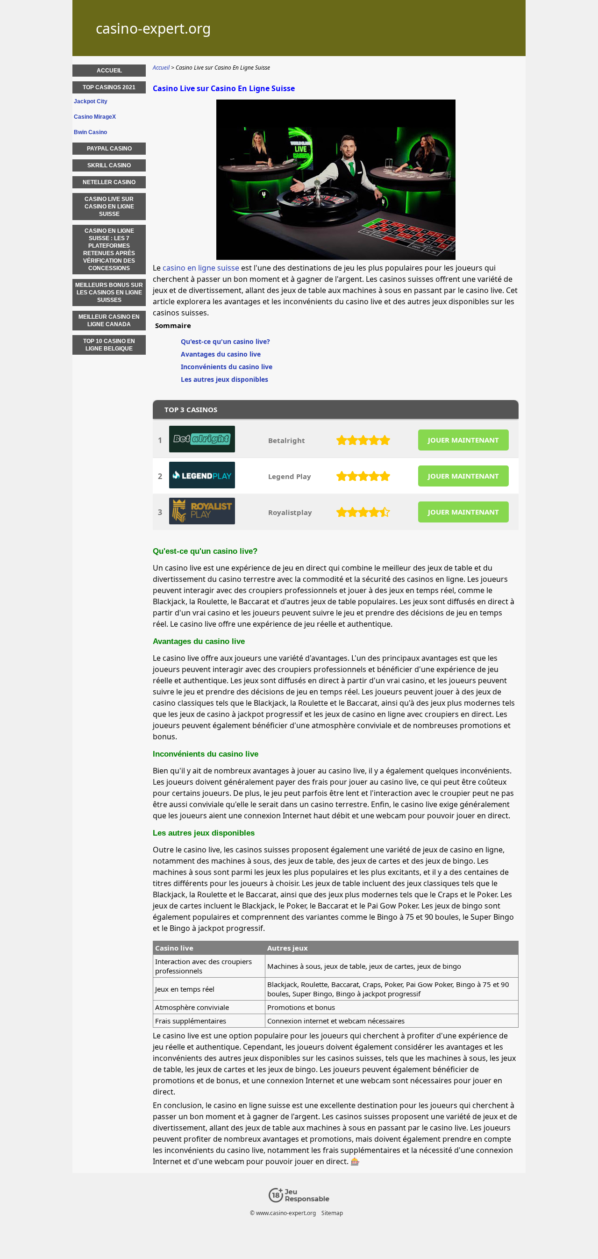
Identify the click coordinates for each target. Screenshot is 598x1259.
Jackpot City (90, 101)
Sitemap (332, 1213)
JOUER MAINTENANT (463, 439)
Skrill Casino (109, 165)
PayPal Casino (109, 148)
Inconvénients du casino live (226, 366)
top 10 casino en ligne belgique (109, 345)
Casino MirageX (95, 117)
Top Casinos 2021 (109, 87)
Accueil (109, 70)
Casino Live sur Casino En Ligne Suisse (109, 206)
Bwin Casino (90, 132)
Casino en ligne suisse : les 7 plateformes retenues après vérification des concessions (109, 250)
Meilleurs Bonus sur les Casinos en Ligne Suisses (109, 292)
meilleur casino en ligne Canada (109, 321)
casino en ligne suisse (201, 268)
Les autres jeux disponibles (224, 379)
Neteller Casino (109, 182)
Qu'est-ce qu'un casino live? (225, 341)
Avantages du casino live (221, 354)
